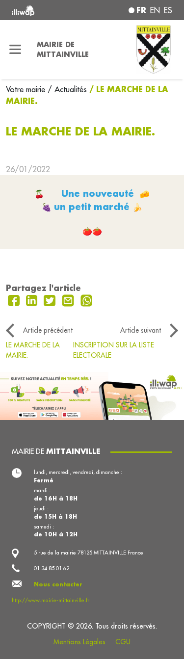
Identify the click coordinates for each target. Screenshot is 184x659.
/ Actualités (67, 89)
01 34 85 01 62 (51, 568)
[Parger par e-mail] (69, 300)
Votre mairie (27, 89)
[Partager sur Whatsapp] (87, 300)
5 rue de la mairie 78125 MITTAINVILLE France (88, 552)
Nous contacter (58, 584)
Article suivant (140, 330)
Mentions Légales (79, 641)
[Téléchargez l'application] (92, 395)
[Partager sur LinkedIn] (33, 300)
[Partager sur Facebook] (15, 300)
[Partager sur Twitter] (51, 300)
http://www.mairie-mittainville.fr (50, 600)
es (168, 10)
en (155, 10)
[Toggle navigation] (15, 49)
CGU (123, 641)
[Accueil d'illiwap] (42, 10)
